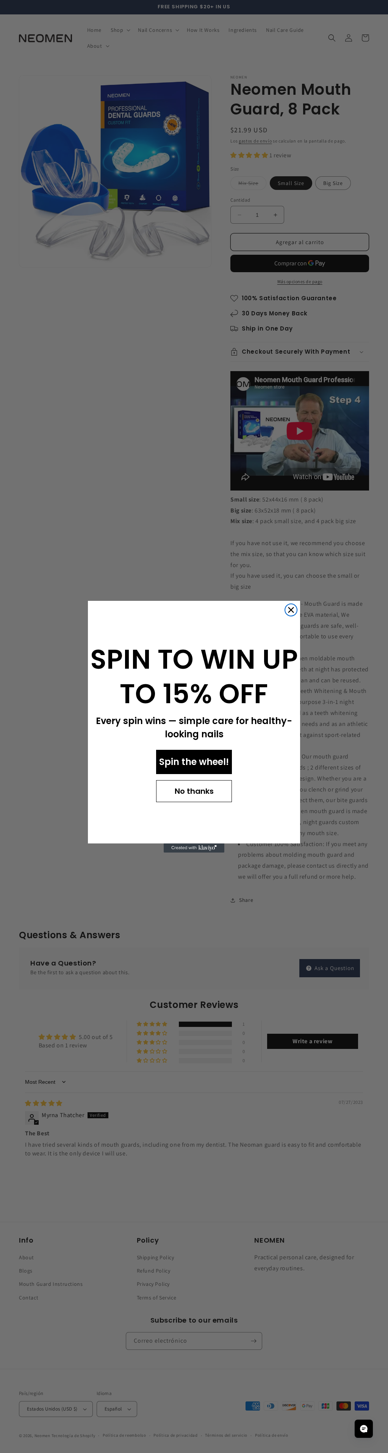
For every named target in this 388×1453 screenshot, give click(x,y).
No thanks (194, 791)
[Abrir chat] (364, 1429)
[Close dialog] (291, 610)
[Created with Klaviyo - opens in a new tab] (194, 848)
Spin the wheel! (194, 761)
